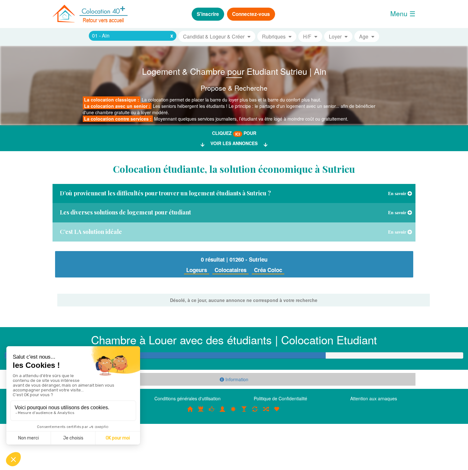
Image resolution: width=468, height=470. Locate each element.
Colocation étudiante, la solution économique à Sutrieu (234, 169)
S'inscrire (208, 14)
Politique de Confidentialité (280, 398)
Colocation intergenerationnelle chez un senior (266, 412)
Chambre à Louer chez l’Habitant (212, 412)
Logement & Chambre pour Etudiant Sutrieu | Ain (234, 71)
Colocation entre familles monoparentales (276, 412)
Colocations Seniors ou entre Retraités (233, 412)
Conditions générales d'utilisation (187, 398)
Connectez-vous (251, 14)
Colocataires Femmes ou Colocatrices (222, 412)
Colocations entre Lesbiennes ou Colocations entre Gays (244, 412)
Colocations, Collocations (190, 412)
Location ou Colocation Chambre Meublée (201, 412)
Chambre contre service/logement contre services (255, 412)
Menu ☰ (402, 13)
